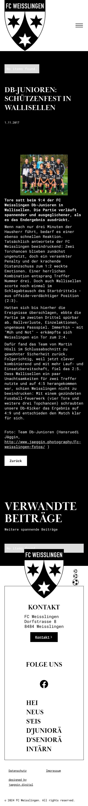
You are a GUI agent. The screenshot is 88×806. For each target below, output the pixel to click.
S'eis (33, 721)
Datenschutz (18, 771)
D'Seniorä (44, 740)
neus (35, 712)
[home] (25, 25)
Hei (32, 703)
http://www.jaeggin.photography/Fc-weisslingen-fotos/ (43, 444)
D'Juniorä (44, 731)
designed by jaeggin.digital (21, 782)
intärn (39, 749)
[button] (78, 25)
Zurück (16, 461)
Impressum (53, 771)
